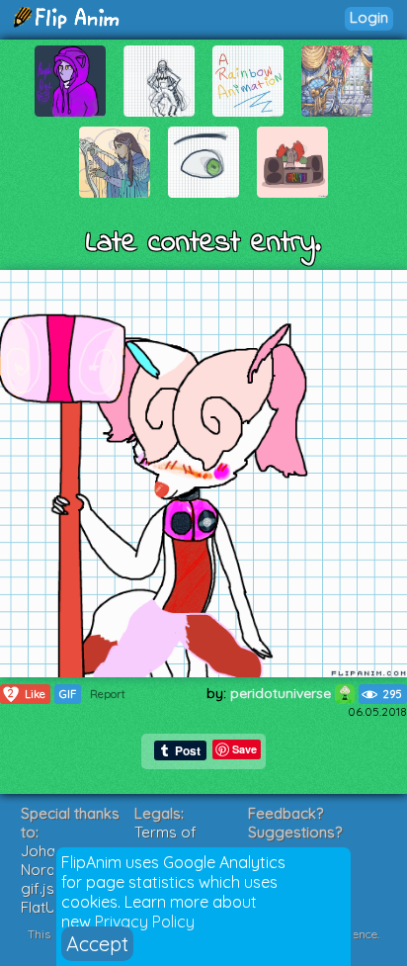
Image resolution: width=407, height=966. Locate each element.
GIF (67, 694)
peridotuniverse (282, 693)
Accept (97, 943)
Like (26, 693)
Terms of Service (165, 841)
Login (369, 17)
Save (244, 749)
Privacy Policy (145, 921)
